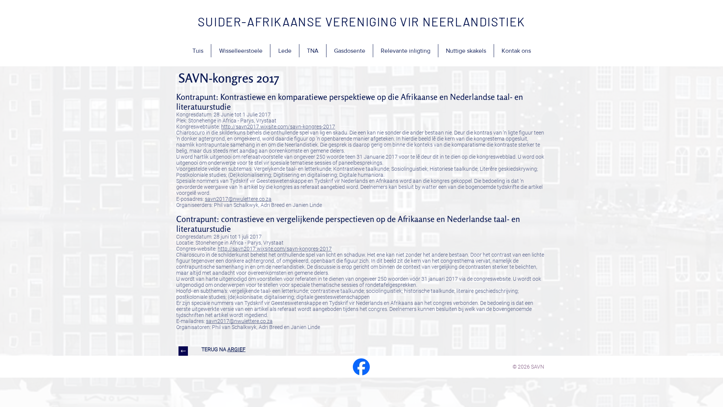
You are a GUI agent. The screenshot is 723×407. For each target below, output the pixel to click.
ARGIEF (236, 349)
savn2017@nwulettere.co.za (238, 199)
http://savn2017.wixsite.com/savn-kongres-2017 (278, 127)
